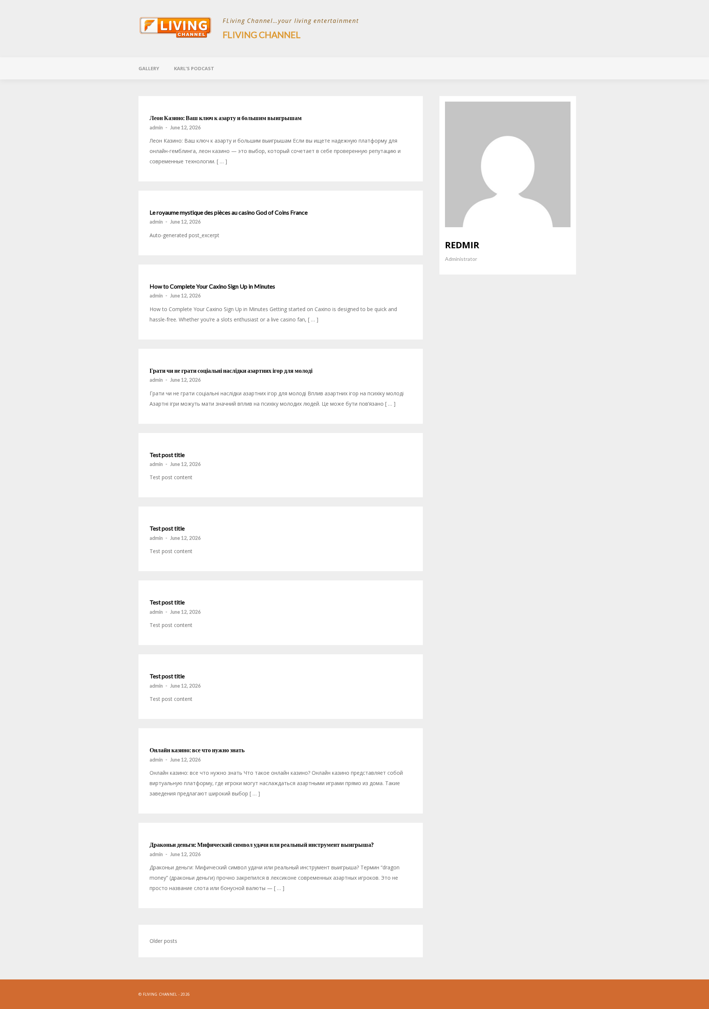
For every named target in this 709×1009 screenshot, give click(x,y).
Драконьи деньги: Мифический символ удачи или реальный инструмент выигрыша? (262, 844)
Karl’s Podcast (194, 68)
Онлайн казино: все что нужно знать (197, 750)
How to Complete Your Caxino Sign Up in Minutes (212, 286)
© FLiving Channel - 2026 (164, 994)
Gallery (148, 68)
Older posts (163, 940)
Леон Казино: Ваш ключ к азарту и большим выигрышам (226, 118)
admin (156, 127)
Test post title (167, 454)
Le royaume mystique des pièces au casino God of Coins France (229, 212)
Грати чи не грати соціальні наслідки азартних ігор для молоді (231, 370)
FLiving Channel (262, 34)
